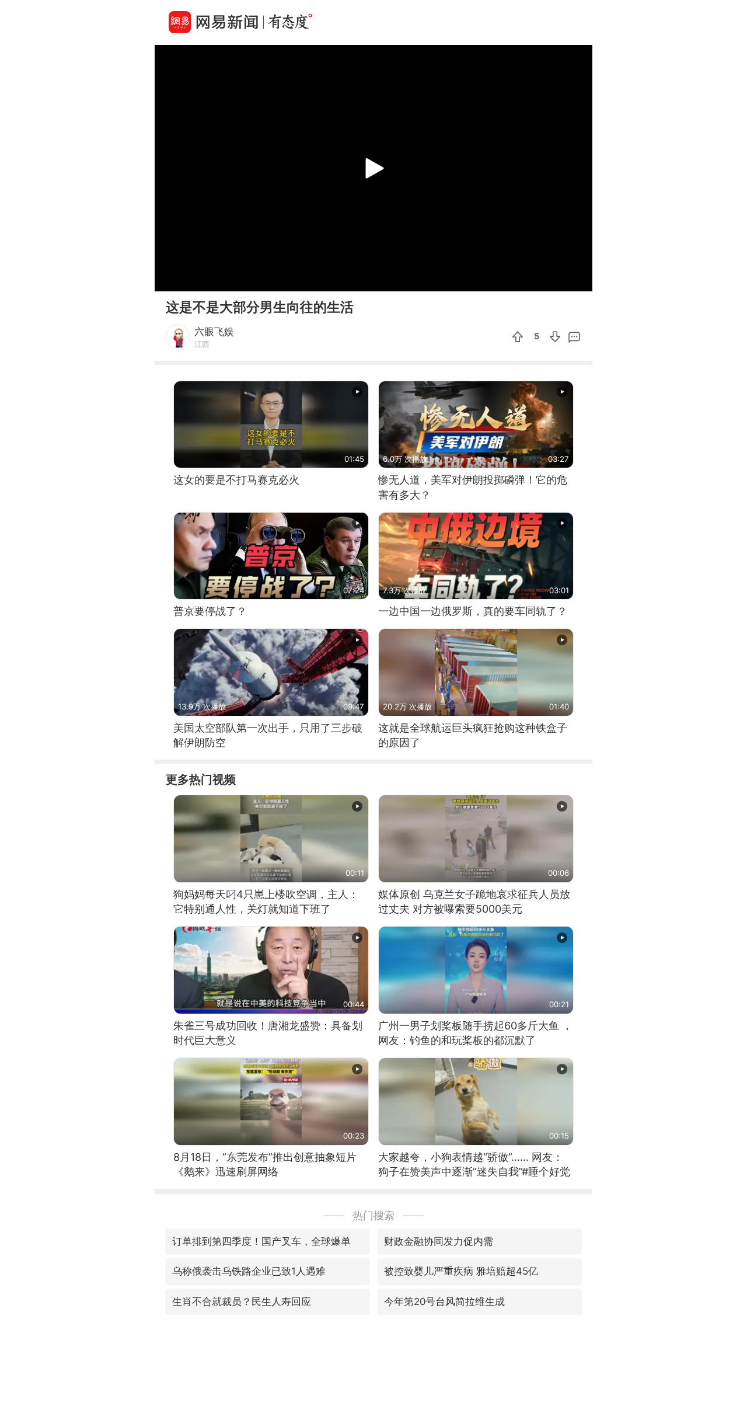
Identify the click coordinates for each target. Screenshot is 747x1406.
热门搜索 (373, 1215)
